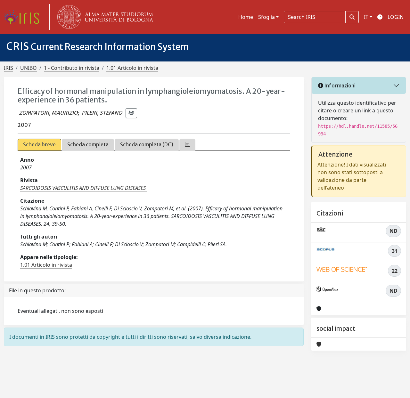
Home (245, 16)
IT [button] (366, 16)
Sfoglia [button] (266, 16)
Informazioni (339, 85)
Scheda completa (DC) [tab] (146, 144)
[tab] (187, 144)
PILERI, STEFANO (102, 113)
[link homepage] (24, 17)
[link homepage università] (103, 17)
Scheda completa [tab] (88, 144)
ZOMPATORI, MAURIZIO (48, 113)
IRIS (8, 67)
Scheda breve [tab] (39, 144)
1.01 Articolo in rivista (132, 67)
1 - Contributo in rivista (71, 67)
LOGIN (396, 16)
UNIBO (28, 67)
